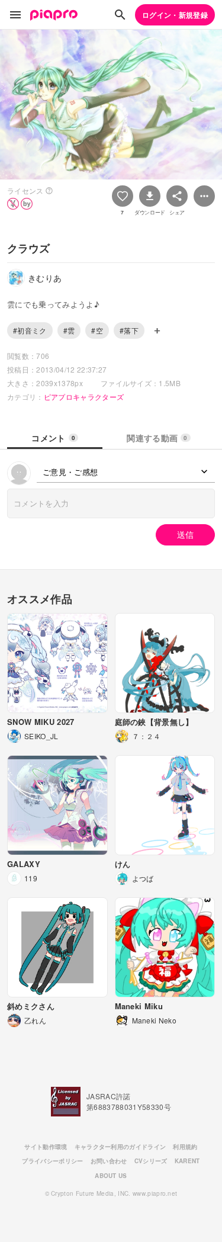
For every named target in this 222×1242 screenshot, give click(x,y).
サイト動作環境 (45, 1146)
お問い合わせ (109, 1161)
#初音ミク (30, 330)
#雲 (69, 330)
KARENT (187, 1161)
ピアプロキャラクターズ (84, 396)
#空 (97, 330)
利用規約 (185, 1146)
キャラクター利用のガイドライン (120, 1146)
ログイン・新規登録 (175, 14)
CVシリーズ (151, 1161)
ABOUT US (111, 1176)
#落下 (129, 330)
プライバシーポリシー (52, 1161)
